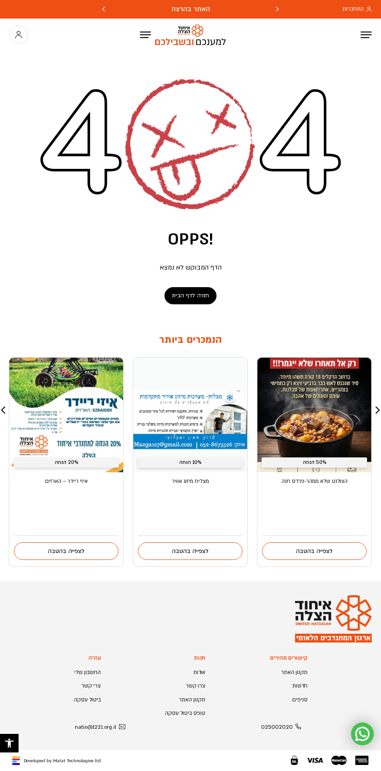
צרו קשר (195, 685)
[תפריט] (145, 35)
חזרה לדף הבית (190, 295)
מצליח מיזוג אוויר (190, 481)
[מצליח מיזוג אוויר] (190, 415)
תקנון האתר (294, 672)
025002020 (277, 727)
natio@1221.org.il (95, 727)
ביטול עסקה (87, 699)
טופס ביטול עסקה (185, 713)
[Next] (103, 9)
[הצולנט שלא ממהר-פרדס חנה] (314, 415)
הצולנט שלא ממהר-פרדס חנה (315, 481)
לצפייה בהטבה (314, 551)
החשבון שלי (87, 672)
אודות (199, 672)
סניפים (300, 699)
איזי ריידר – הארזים (66, 481)
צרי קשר (91, 685)
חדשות (300, 685)
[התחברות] (18, 35)
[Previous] (277, 9)
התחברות (353, 9)
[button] (9, 743)
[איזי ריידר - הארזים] (66, 415)
